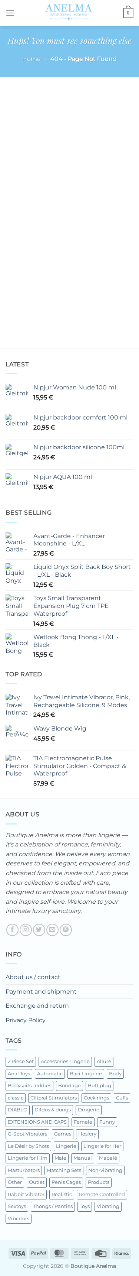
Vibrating (108, 1206)
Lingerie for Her (102, 1146)
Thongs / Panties (53, 1206)
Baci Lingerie (86, 1073)
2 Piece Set (21, 1061)
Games (62, 1134)
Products (98, 1182)
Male (60, 1158)
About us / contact (33, 977)
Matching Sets (64, 1170)
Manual (82, 1158)
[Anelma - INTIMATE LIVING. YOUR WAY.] (69, 13)
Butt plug (99, 1085)
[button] (10, 13)
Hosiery (87, 1134)
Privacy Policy (26, 1020)
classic (15, 1098)
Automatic (50, 1073)
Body (115, 1073)
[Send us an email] (52, 930)
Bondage (69, 1085)
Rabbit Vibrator (26, 1194)
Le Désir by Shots (28, 1146)
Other (15, 1182)
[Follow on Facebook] (12, 930)
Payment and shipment (41, 991)
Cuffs (122, 1098)
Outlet (36, 1182)
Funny (107, 1122)
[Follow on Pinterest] (66, 930)
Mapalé (108, 1158)
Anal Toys (19, 1073)
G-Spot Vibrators (27, 1134)
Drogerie (88, 1110)
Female (83, 1122)
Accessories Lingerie (65, 1061)
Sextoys (17, 1206)
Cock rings (96, 1098)
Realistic (62, 1194)
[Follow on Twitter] (39, 930)
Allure (104, 1061)
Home (31, 58)
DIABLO (17, 1110)
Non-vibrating (105, 1170)
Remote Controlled (102, 1194)
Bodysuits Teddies (29, 1085)
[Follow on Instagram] (26, 930)
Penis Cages (66, 1182)
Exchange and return (37, 1005)
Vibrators (18, 1218)
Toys (85, 1206)
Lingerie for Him (27, 1158)
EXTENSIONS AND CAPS (37, 1122)
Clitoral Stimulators (53, 1098)
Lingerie (66, 1146)
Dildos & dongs (52, 1110)
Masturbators (24, 1170)
